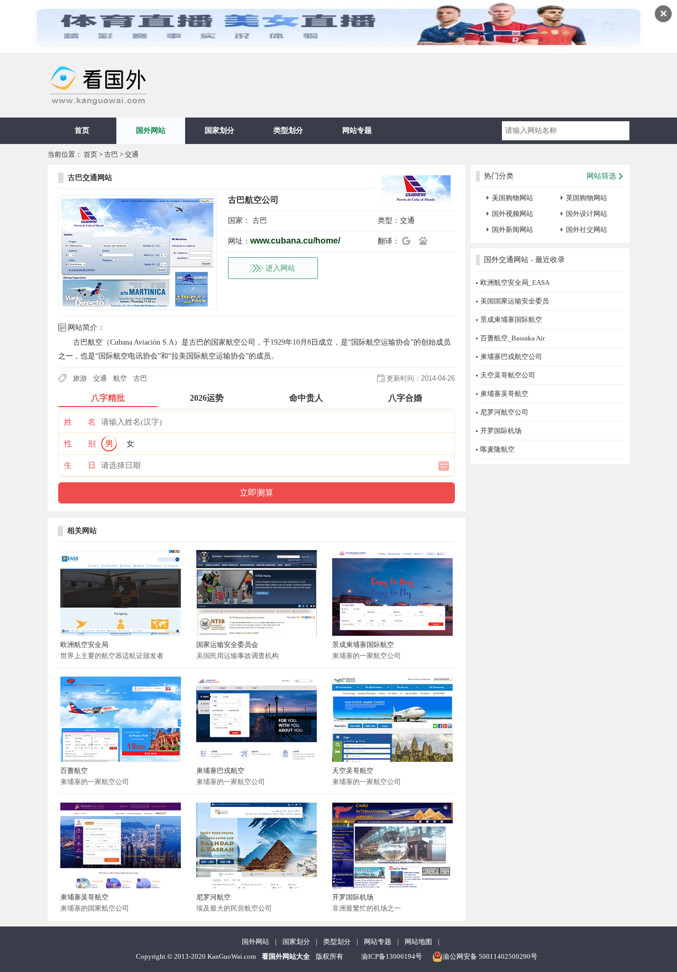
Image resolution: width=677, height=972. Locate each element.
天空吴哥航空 (352, 771)
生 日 (80, 465)
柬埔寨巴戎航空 (220, 771)
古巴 (111, 154)
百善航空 (74, 771)
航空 (120, 378)
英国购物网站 (586, 198)
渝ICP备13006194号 (391, 956)
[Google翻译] (409, 241)
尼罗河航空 (213, 897)
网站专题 (357, 130)
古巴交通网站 (90, 178)
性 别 (80, 443)
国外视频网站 (512, 214)
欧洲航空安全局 (84, 645)
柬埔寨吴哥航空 (84, 897)
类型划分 (288, 130)
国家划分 (219, 130)
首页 (82, 130)
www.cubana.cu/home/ (295, 240)
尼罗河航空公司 (504, 412)
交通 (132, 154)
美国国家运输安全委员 (514, 301)
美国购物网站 (512, 198)
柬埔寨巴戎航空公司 (511, 357)
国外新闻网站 (512, 229)
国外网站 (151, 130)
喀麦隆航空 (497, 449)
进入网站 (280, 268)
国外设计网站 (586, 214)
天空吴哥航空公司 (507, 375)
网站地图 (418, 942)
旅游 (80, 378)
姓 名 (80, 422)
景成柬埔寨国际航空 (363, 645)
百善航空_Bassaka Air (512, 338)
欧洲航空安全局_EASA (515, 282)
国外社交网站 (586, 229)
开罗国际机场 (352, 897)
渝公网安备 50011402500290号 (490, 956)
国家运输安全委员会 (227, 645)
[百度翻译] (426, 241)
